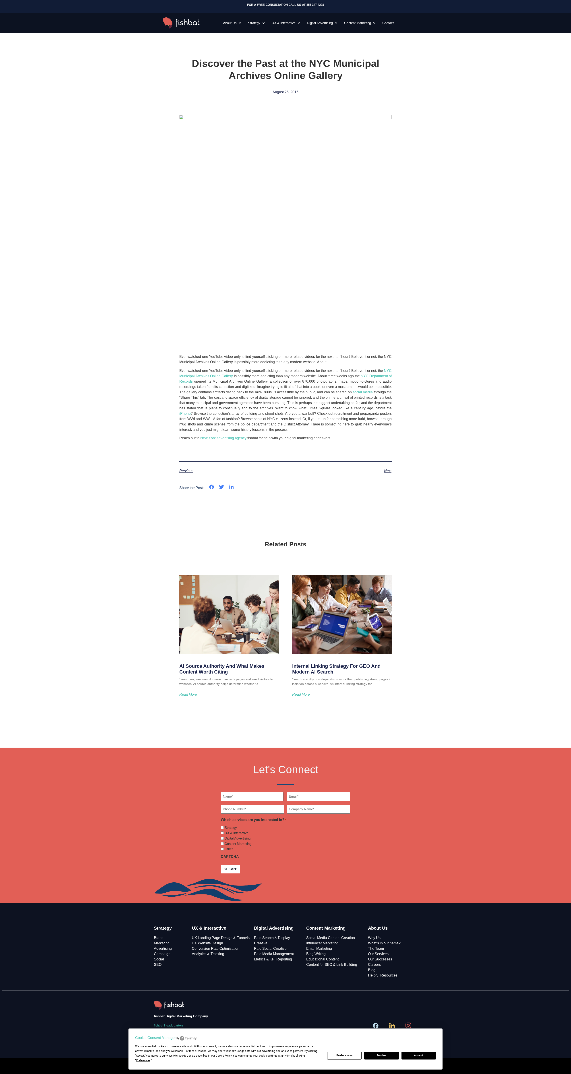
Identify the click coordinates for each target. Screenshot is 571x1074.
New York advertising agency (223, 438)
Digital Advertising (320, 23)
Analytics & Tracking (208, 954)
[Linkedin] (393, 1025)
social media (363, 392)
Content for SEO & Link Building (331, 964)
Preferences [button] (143, 1060)
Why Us (374, 938)
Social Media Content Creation (330, 938)
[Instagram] (409, 1025)
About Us (230, 23)
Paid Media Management (274, 954)
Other (229, 849)
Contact (388, 23)
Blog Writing (316, 954)
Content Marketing (357, 23)
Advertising (163, 948)
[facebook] (376, 1025)
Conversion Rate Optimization (215, 948)
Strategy (254, 23)
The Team (376, 948)
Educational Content (322, 959)
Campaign (162, 954)
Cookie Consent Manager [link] (155, 1038)
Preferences (344, 1055)
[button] (211, 486)
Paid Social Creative (270, 948)
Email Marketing (319, 948)
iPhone (185, 413)
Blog (371, 970)
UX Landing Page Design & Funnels (221, 938)
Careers (374, 964)
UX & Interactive (284, 23)
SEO (157, 964)
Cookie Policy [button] (224, 1055)
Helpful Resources (382, 975)
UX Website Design (207, 943)
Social (159, 959)
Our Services (378, 954)
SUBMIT (230, 869)
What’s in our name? (384, 943)
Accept (418, 1055)
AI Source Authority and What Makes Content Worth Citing (221, 669)
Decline (381, 1055)
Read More (188, 694)
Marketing (162, 943)
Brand (158, 938)
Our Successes (380, 959)
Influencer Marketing (322, 943)
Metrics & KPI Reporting (273, 959)
